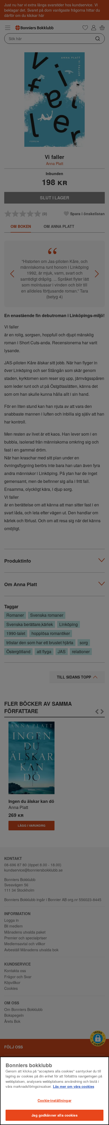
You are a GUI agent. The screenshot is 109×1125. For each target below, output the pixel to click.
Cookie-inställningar (54, 1100)
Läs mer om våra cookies (73, 1086)
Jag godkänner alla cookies (54, 1115)
